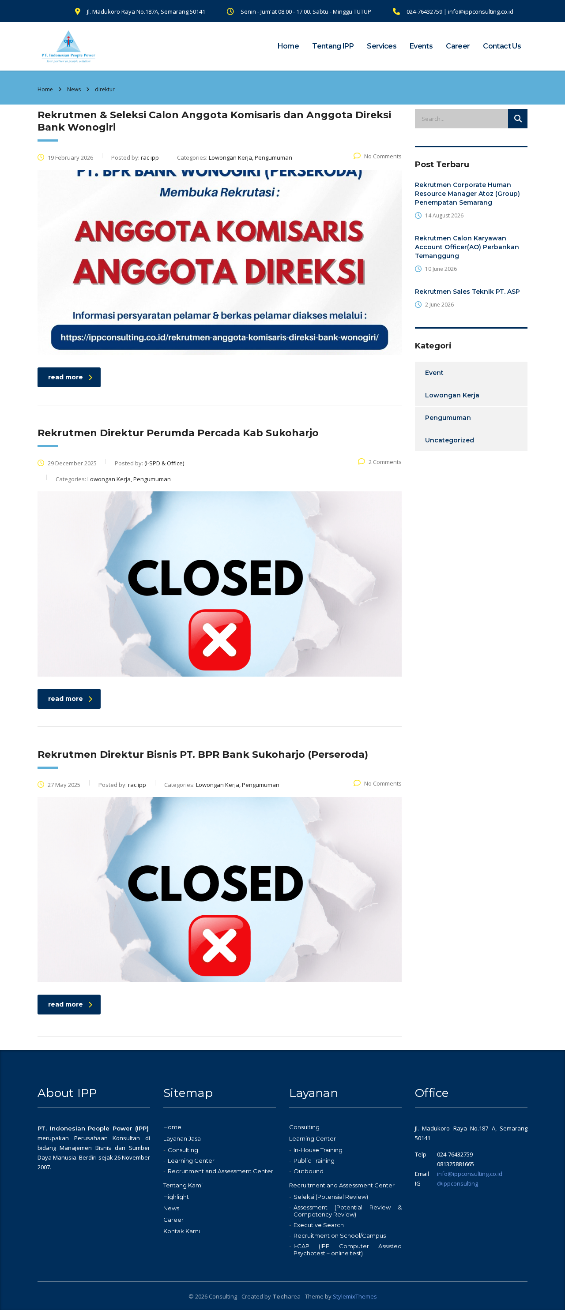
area (286, 1296)
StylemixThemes (355, 1296)
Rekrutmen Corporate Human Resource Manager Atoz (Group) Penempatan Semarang (467, 193)
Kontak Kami (181, 1231)
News (171, 1208)
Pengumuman (448, 418)
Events (421, 46)
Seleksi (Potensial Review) (331, 1196)
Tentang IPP (333, 46)
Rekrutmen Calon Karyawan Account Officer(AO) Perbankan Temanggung (467, 247)
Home (288, 46)
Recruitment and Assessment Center (220, 1171)
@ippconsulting (457, 1183)
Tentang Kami (183, 1185)
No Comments (383, 156)
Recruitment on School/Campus (340, 1235)
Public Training (314, 1160)
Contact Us (502, 46)
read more (65, 377)
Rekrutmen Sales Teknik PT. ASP (467, 292)
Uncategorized (449, 440)
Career (458, 46)
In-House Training (318, 1149)
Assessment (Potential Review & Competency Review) (348, 1211)
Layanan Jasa (182, 1138)
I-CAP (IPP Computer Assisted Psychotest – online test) (348, 1250)
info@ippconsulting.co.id (469, 1174)
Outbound (309, 1171)
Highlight (176, 1196)
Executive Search (319, 1224)
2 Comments (385, 462)
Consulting (183, 1149)
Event (434, 373)
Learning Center (191, 1160)
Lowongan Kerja (452, 395)
